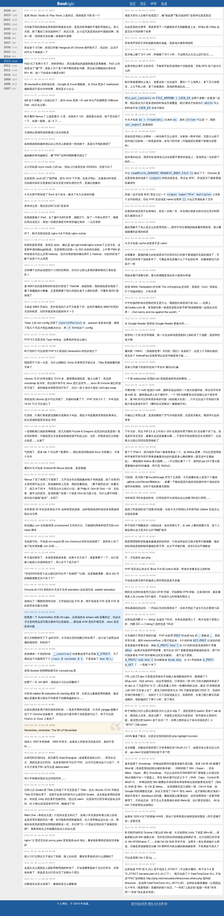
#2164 (152, 189)
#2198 (52, 520)
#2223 (52, 127)
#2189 (52, 666)
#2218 (52, 189)
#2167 (153, 131)
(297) (10, 79)
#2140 (153, 575)
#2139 (153, 587)
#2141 (152, 564)
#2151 (151, 385)
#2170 (152, 77)
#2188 (52, 677)
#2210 (52, 318)
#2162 (152, 222)
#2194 (52, 585)
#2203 (52, 426)
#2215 (52, 228)
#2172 (152, 49)
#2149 (152, 426)
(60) (10, 33)
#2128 (152, 853)
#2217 (52, 201)
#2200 (52, 475)
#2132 (152, 743)
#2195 (52, 569)
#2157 (153, 298)
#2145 (152, 504)
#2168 (152, 115)
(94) (10, 38)
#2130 (153, 811)
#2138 (153, 603)
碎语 (154, 3)
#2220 (52, 162)
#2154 (152, 346)
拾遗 (164, 3)
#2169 (153, 93)
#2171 (152, 61)
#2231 (52, 10)
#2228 (52, 59)
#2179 (52, 835)
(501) (10, 74)
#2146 (153, 493)
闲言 (143, 3)
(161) (10, 28)
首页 (133, 3)
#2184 (52, 737)
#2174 (153, 22)
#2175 (152, 10)
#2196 (52, 553)
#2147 (153, 472)
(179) (10, 47)
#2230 (52, 22)
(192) (10, 65)
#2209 (52, 335)
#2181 (51, 785)
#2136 (152, 631)
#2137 (153, 614)
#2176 (52, 879)
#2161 (152, 238)
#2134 (153, 706)
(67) (10, 56)
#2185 (52, 725)
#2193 (52, 596)
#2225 (52, 95)
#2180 (52, 810)
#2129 (153, 827)
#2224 (52, 111)
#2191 (51, 633)
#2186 (52, 705)
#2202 (52, 447)
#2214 (52, 240)
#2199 (52, 504)
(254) (10, 24)
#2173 (153, 38)
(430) (10, 19)
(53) (10, 88)
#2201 (52, 463)
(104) (10, 61)
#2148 (153, 447)
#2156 (153, 319)
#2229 (52, 43)
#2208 (52, 346)
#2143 (152, 536)
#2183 (52, 753)
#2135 (153, 671)
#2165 (152, 168)
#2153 (152, 362)
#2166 (152, 152)
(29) (10, 42)
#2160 (152, 250)
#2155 (152, 330)
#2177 (52, 863)
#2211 (52, 302)
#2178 (52, 851)
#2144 (152, 520)
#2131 (152, 759)
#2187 (52, 689)
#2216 (52, 212)
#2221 (52, 150)
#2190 (52, 649)
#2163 (152, 206)
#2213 (52, 265)
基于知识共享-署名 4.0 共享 (147, 903)
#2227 (52, 79)
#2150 (152, 410)
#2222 (52, 139)
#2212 (52, 281)
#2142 (152, 553)
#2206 (52, 374)
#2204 (52, 410)
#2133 (153, 731)
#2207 (52, 358)
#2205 (52, 394)
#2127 (153, 864)
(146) (10, 70)
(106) (10, 15)
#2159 (152, 270)
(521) (10, 84)
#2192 (52, 612)
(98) (10, 10)
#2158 (153, 282)
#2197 (52, 536)
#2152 (152, 374)
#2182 (52, 773)
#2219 (52, 173)
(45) (10, 51)
